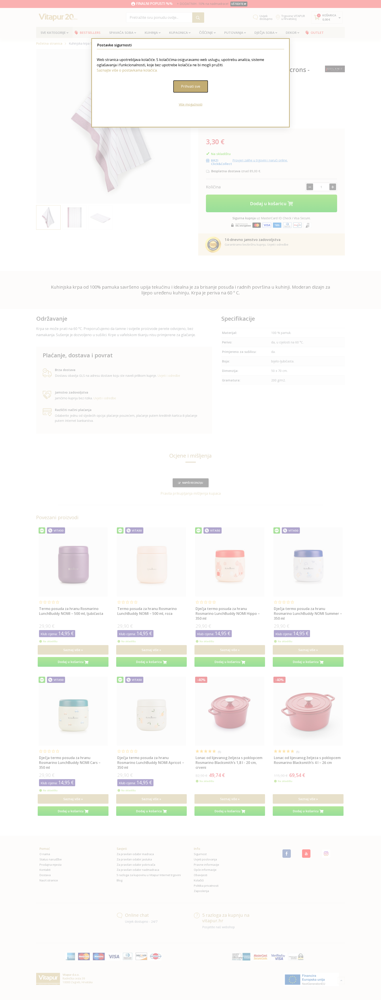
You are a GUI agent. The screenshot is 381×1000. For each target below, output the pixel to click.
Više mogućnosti (190, 104)
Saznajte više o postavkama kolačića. (127, 70)
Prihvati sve (190, 86)
